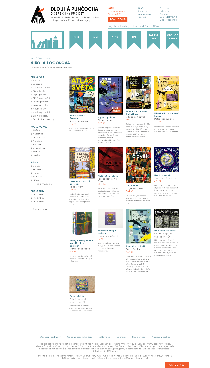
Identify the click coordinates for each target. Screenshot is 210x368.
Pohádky (37, 80)
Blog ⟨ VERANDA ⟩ (168, 17)
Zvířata (36, 166)
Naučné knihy (39, 108)
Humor (36, 173)
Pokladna (117, 19)
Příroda (36, 180)
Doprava (121, 337)
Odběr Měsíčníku (168, 20)
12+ (134, 37)
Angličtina (38, 133)
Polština (37, 144)
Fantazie (37, 176)
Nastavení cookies (161, 337)
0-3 (76, 37)
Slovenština (39, 137)
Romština (37, 151)
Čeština (37, 130)
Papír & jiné (153, 37)
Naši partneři (138, 337)
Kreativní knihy (40, 105)
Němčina (37, 141)
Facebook (165, 8)
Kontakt (142, 17)
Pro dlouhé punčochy (43, 119)
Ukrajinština (39, 148)
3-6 (95, 37)
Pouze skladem (40, 209)
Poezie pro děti (41, 101)
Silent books (39, 91)
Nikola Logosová (44, 58)
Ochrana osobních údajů (79, 337)
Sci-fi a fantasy (40, 116)
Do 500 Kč (38, 201)
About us (142, 11)
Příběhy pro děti (41, 98)
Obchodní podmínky (50, 337)
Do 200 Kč (38, 194)
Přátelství (38, 169)
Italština (37, 155)
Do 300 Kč (38, 198)
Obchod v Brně (172, 37)
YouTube (164, 14)
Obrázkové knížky (42, 87)
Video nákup (144, 14)
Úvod (33, 58)
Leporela (37, 84)
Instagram (165, 11)
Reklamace (104, 337)
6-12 (114, 37)
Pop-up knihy (39, 94)
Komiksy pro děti (41, 112)
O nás (141, 8)
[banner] (66, 15)
